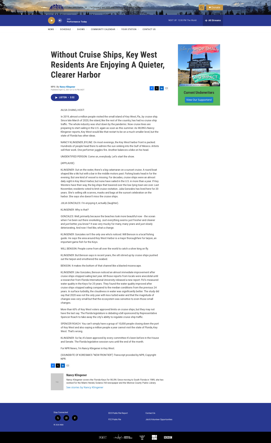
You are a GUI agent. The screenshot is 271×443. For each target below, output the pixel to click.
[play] (51, 20)
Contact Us (149, 29)
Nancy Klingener (67, 86)
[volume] (60, 20)
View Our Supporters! (199, 99)
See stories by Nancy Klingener (84, 387)
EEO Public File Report (118, 413)
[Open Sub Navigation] (56, 29)
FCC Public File (114, 419)
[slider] (64, 20)
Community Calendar (103, 29)
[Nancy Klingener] (57, 381)
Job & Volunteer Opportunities (159, 419)
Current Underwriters (199, 92)
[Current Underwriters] (199, 65)
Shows (81, 29)
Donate (215, 7)
